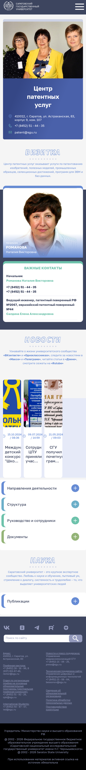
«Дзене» (70, 359)
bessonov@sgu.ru (56, 682)
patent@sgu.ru (26, 132)
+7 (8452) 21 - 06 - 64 (57, 679)
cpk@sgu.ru (10, 697)
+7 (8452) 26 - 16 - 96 (14, 668)
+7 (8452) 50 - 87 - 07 (14, 706)
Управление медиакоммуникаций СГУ (61, 657)
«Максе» (14, 359)
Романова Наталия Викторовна (29, 280)
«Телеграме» (32, 359)
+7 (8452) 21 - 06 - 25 (57, 661)
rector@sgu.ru (11, 673)
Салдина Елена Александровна (30, 314)
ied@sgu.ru (9, 709)
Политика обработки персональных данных (59, 701)
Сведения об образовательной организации (56, 693)
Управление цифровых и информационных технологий (63, 675)
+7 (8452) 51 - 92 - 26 (14, 694)
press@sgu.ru (54, 664)
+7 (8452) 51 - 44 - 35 (29, 125)
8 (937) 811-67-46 (16, 670)
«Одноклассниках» (36, 355)
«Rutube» (57, 363)
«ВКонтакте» (12, 355)
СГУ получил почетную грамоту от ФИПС (55, 458)
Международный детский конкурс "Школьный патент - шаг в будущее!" (21, 461)
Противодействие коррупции (56, 708)
